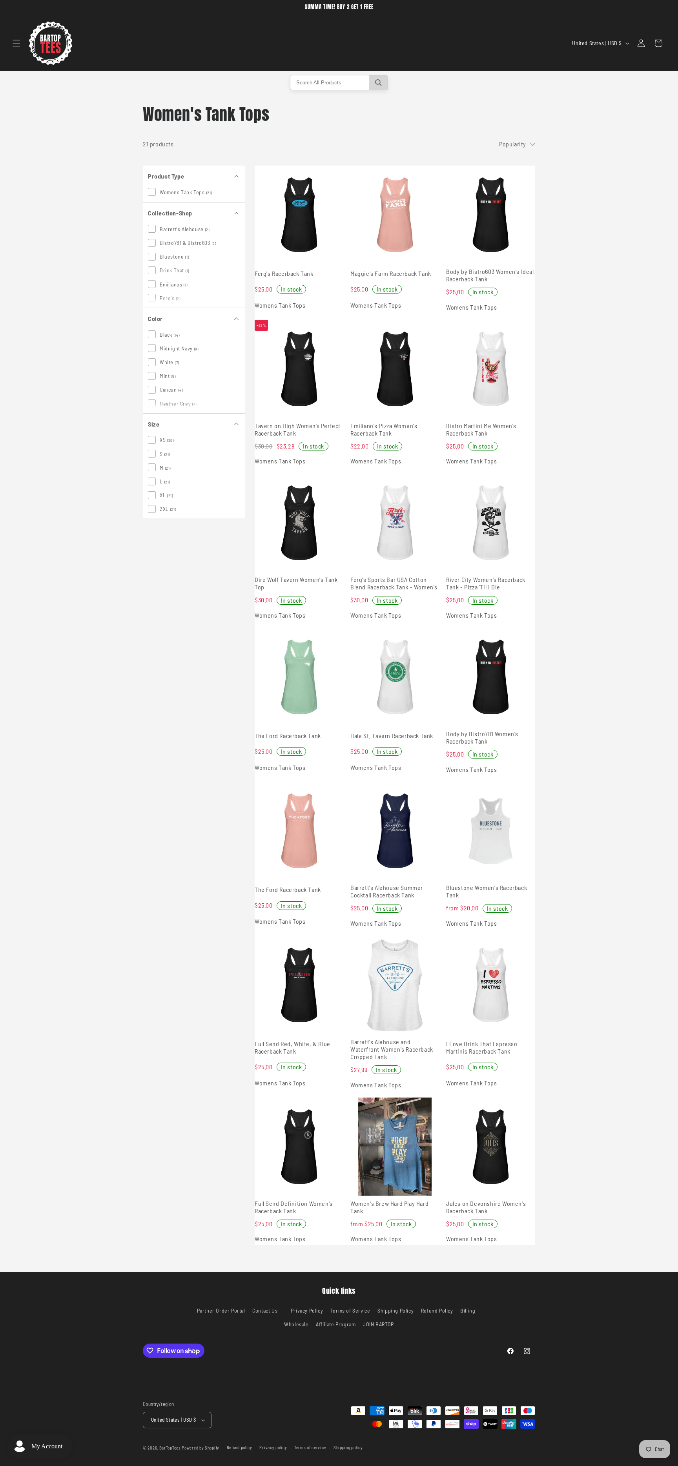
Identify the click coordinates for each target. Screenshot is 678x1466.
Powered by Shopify (200, 1447)
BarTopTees (170, 1447)
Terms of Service (350, 1310)
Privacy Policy (307, 1310)
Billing (467, 1310)
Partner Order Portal (221, 1310)
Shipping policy (348, 1447)
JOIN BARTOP (378, 1324)
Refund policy (239, 1447)
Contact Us (264, 1310)
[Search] (378, 82)
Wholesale (296, 1324)
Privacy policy (273, 1447)
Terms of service (310, 1447)
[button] (16, 43)
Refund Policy (437, 1310)
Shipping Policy (395, 1310)
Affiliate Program (335, 1324)
